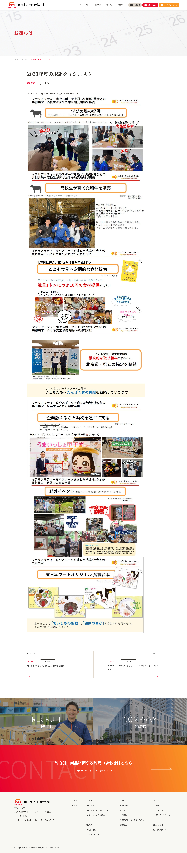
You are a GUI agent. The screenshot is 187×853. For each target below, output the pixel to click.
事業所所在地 (125, 805)
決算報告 (123, 815)
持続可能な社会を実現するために (133, 820)
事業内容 (90, 805)
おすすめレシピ (93, 834)
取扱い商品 (91, 829)
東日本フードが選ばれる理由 (98, 810)
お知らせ (24, 59)
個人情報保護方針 (160, 829)
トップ (16, 59)
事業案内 (88, 800)
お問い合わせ (158, 825)
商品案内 (88, 825)
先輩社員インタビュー (163, 815)
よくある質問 (159, 810)
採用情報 (156, 800)
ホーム (74, 800)
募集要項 (157, 805)
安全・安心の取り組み (96, 815)
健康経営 (123, 825)
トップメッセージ (127, 810)
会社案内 (121, 800)
